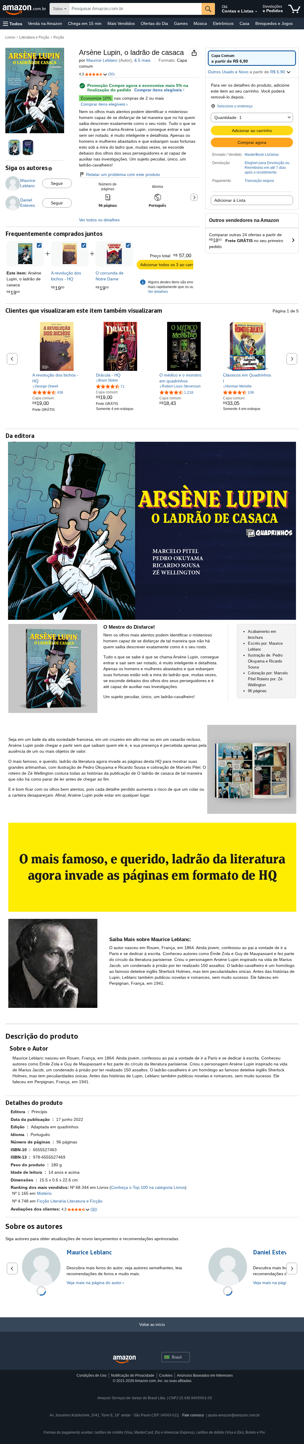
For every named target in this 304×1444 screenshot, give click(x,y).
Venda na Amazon (45, 23)
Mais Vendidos (121, 23)
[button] (12, 23)
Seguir (57, 183)
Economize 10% (96, 98)
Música (200, 23)
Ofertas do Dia (154, 23)
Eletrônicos (223, 23)
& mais (142, 60)
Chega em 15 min (85, 23)
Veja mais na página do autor (93, 1282)
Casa (244, 23)
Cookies (165, 1375)
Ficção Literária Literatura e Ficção (69, 1201)
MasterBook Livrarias (262, 154)
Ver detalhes (158, 292)
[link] (69, 253)
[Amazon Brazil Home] (124, 1360)
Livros (10, 37)
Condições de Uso (92, 1375)
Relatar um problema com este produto (123, 174)
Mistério (44, 1193)
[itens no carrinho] (294, 8)
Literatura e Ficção (34, 37)
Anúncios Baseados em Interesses (205, 1375)
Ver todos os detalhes (99, 219)
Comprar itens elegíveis (158, 90)
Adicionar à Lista (230, 200)
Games (181, 23)
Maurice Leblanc (102, 60)
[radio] (252, 58)
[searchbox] (135, 9)
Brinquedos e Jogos (274, 23)
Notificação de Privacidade (132, 1375)
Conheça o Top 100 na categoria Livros (148, 1187)
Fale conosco (193, 1415)
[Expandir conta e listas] (256, 11)
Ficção (58, 37)
